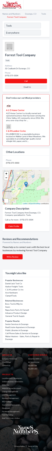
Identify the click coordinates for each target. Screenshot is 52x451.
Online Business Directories (12, 382)
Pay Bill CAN (32, 369)
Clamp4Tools (11, 295)
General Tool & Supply (15, 316)
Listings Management (10, 392)
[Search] (45, 29)
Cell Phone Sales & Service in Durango (21, 333)
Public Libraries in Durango (16, 330)
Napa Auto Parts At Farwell (17, 310)
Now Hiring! (6, 362)
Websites (5, 385)
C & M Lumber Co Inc (14, 289)
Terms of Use (33, 446)
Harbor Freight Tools (14, 286)
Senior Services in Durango (16, 324)
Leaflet (25, 203)
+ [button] (6, 173)
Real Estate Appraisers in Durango (20, 327)
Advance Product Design (16, 313)
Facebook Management (11, 411)
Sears (7, 307)
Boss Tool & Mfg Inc (14, 304)
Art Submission (33, 362)
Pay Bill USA (32, 365)
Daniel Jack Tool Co (13, 283)
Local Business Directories (12, 378)
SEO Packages (7, 401)
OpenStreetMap (35, 203)
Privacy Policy (19, 446)
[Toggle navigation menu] (48, 5)
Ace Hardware (11, 292)
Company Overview (9, 359)
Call (26, 81)
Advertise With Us (35, 359)
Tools (43, 14)
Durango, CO (30, 14)
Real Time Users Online (11, 418)
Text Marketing (7, 415)
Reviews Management (10, 398)
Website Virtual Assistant (11, 388)
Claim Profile (13, 226)
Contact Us (6, 365)
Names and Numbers (11, 14)
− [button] (6, 177)
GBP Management (9, 395)
